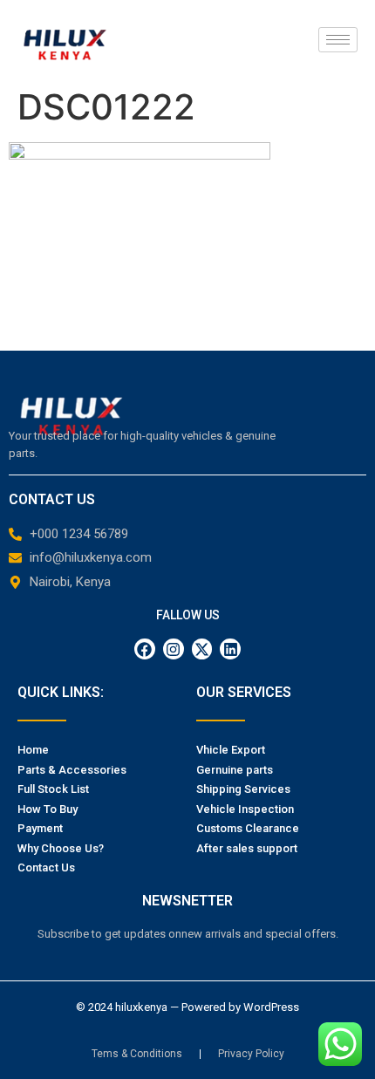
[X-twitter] (202, 649)
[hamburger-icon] (338, 39)
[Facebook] (144, 649)
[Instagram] (173, 649)
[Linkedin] (230, 649)
